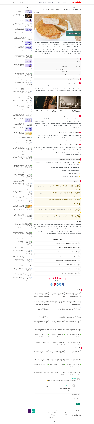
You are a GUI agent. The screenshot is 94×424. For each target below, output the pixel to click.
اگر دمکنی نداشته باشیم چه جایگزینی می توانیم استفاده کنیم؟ (66, 260)
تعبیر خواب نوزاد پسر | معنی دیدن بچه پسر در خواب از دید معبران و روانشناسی (18, 88)
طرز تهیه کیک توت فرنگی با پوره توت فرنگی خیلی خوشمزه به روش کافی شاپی (74, 373)
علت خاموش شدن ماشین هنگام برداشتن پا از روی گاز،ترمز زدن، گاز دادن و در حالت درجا (73, 316)
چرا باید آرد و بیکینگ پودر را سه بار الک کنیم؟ (69, 273)
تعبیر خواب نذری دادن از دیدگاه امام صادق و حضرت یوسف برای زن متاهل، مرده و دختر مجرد (18, 184)
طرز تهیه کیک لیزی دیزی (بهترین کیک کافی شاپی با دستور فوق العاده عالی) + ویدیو (42, 360)
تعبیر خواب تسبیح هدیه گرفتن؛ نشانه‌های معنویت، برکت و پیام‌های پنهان (19, 38)
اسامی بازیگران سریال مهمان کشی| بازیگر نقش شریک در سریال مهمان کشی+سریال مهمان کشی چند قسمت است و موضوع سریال (41, 303)
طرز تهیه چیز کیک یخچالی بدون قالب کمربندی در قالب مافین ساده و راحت (73, 360)
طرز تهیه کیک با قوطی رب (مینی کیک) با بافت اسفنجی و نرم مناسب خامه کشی (57, 330)
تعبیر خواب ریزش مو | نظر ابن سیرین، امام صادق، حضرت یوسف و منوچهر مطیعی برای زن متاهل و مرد (18, 153)
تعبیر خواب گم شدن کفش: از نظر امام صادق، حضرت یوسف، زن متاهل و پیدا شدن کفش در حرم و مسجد (18, 157)
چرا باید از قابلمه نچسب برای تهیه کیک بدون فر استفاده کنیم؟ (66, 243)
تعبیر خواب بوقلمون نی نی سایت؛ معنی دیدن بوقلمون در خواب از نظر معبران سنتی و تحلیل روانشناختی (19, 34)
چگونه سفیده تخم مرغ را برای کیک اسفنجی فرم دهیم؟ (67, 251)
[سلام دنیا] (29, 412)
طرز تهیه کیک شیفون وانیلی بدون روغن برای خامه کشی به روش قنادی (61, 199)
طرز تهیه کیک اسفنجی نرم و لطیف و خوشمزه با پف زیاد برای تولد (62, 208)
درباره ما (54, 419)
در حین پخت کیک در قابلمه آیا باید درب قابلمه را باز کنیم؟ (67, 256)
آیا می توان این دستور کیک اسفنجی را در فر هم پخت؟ (68, 264)
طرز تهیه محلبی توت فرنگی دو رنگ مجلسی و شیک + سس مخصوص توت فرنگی (18, 256)
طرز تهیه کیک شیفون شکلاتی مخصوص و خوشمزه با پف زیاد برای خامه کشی (58, 343)
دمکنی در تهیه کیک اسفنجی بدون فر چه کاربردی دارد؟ (68, 247)
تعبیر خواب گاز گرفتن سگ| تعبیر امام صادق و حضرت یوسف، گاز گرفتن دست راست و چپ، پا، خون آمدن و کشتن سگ (73, 303)
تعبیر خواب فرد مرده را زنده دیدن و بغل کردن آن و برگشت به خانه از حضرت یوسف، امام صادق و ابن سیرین (18, 180)
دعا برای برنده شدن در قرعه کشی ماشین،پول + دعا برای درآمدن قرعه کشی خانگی (57, 302)
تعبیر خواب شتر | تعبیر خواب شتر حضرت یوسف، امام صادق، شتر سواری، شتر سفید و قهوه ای (18, 171)
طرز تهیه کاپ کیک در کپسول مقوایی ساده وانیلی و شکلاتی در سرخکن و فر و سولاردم (58, 360)
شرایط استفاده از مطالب (51, 413)
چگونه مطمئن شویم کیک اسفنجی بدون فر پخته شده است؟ (67, 269)
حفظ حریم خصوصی (52, 417)
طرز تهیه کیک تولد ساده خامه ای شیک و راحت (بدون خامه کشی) (57, 316)
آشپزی (40, 2)
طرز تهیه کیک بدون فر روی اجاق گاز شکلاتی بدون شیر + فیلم (74, 343)
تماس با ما (54, 421)
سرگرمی (49, 2)
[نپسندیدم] (49, 278)
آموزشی (44, 2)
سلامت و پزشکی (56, 2)
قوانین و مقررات (53, 415)
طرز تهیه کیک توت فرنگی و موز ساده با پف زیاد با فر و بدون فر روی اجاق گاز (41, 330)
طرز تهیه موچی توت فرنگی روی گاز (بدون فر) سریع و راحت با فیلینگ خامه (41, 316)
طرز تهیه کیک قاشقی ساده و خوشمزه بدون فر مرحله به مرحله (62, 185)
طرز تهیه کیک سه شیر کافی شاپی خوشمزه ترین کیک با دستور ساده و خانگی (41, 373)
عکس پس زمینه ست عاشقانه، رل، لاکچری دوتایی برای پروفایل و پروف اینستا (18, 144)
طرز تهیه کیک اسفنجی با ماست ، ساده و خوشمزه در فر (63, 215)
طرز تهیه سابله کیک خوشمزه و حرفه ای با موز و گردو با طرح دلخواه (61, 192)
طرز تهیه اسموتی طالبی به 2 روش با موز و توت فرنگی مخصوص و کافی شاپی (19, 242)
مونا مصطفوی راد (76, 12)
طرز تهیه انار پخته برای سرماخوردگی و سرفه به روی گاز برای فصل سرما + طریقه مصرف (73, 330)
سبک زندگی (63, 2)
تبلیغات (55, 411)
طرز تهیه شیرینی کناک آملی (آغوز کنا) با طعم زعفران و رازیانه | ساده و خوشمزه (58, 373)
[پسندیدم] (65, 278)
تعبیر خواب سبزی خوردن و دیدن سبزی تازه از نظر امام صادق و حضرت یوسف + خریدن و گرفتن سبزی (18, 166)
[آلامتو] (33, 412)
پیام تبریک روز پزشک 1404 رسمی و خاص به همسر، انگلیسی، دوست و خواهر (19, 175)
